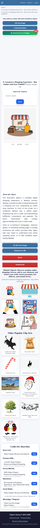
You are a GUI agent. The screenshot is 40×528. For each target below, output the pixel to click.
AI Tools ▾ (23, 2)
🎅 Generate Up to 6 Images (24, 32)
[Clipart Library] (2, 3)
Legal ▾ (36, 2)
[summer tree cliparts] (10, 406)
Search (20, 101)
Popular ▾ (30, 2)
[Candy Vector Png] (10, 364)
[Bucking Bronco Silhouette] (29, 364)
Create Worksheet (20, 28)
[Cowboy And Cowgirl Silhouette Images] (10, 343)
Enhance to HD (20, 251)
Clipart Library (15, 515)
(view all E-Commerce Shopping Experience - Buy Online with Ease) (20, 280)
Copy (34, 454)
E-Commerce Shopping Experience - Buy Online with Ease (19, 10)
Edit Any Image (20, 23)
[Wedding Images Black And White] (29, 406)
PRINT (20, 257)
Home (3, 7)
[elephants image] (10, 383)
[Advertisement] (20, 58)
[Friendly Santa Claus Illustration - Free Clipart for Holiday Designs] (29, 383)
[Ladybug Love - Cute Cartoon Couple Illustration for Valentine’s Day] (10, 428)
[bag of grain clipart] (29, 343)
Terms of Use (14, 518)
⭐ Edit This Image (20, 245)
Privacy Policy (25, 518)
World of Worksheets (20, 521)
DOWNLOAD (20, 265)
